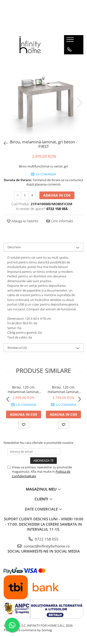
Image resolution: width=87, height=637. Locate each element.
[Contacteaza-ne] (69, 49)
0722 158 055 (46, 539)
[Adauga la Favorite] (23, 424)
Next (79, 103)
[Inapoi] (3, 143)
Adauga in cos (57, 195)
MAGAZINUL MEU (42, 489)
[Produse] (70, 41)
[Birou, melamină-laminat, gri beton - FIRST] (43, 97)
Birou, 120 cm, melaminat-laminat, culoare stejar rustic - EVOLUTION (63, 389)
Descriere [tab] (14, 247)
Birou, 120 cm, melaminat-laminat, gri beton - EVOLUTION (24, 389)
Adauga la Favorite (24, 221)
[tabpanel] (43, 97)
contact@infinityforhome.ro (46, 546)
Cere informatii (61, 221)
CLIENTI (42, 499)
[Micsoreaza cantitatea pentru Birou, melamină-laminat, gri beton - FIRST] (17, 195)
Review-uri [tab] (17, 347)
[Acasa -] (30, 44)
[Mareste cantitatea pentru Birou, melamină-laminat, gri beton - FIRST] (32, 195)
